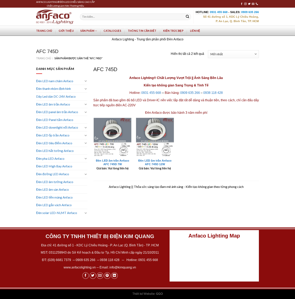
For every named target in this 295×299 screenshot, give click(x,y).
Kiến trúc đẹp (173, 30)
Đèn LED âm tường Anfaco (54, 182)
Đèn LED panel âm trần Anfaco (57, 112)
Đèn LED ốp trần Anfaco (52, 135)
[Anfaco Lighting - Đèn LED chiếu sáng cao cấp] (54, 16)
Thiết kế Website (143, 293)
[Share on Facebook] (85, 275)
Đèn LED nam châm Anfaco (54, 81)
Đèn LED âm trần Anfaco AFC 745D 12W (155, 162)
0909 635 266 (190, 92)
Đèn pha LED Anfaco (50, 158)
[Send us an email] (253, 4)
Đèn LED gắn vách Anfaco (54, 205)
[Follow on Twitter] (249, 4)
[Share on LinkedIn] (114, 275)
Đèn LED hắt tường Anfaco (55, 151)
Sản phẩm (87, 30)
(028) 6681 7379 (60, 260)
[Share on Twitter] (93, 275)
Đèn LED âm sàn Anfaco (52, 189)
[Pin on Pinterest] (107, 275)
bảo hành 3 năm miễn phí (189, 112)
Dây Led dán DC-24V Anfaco (56, 96)
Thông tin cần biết (142, 30)
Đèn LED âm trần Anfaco (53, 104)
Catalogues (112, 30)
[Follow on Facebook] (241, 4)
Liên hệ (195, 30)
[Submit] (187, 16)
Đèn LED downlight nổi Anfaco (57, 127)
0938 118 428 (213, 92)
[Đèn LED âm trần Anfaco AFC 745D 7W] (112, 137)
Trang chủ (44, 30)
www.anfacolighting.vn (80, 267)
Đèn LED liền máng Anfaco (54, 197)
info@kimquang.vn (122, 267)
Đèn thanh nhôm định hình (53, 88)
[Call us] (257, 4)
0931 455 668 (151, 92)
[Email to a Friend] (100, 275)
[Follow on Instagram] (245, 4)
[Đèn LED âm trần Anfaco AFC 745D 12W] (155, 137)
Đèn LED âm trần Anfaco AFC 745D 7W (112, 162)
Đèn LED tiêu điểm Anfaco (54, 143)
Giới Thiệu (66, 30)
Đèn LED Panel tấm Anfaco (54, 120)
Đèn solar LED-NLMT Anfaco (56, 213)
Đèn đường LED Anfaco (52, 174)
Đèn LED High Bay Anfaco (54, 166)
